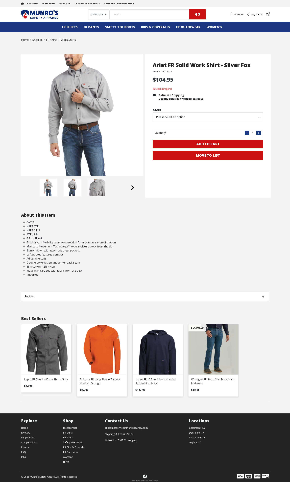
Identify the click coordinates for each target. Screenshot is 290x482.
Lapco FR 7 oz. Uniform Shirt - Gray (46, 379)
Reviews (30, 296)
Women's (214, 27)
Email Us (49, 3)
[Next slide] (132, 187)
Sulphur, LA (195, 442)
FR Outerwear (188, 27)
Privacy (25, 447)
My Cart (25, 432)
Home (24, 427)
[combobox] (208, 117)
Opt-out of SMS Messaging (120, 440)
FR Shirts (70, 27)
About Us (64, 3)
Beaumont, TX (197, 427)
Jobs (23, 457)
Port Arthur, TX (197, 437)
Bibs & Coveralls (155, 27)
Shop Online (27, 437)
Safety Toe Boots (120, 27)
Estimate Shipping (171, 95)
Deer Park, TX (196, 432)
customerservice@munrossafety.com (126, 427)
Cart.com (155, 480)
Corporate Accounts (87, 3)
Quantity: (160, 133)
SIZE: (157, 109)
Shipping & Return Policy (119, 434)
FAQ (23, 452)
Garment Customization (119, 3)
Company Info (29, 442)
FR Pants (91, 27)
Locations (31, 3)
